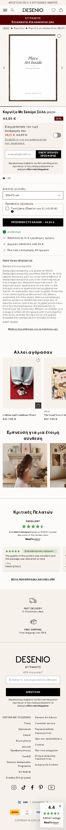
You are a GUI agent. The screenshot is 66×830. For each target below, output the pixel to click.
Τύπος (27, 723)
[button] (51, 815)
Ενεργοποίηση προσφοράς (48, 154)
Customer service (45, 723)
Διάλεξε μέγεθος (14, 188)
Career (27, 735)
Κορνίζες (19, 28)
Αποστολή (33, 692)
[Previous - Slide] (4, 67)
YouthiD (26, 756)
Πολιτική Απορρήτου (38, 169)
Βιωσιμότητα (23, 740)
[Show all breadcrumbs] (6, 28)
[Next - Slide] (62, 67)
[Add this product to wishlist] (59, 36)
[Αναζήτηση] (12, 10)
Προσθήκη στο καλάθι (32, 222)
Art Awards (25, 771)
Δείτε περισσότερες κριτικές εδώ (33, 579)
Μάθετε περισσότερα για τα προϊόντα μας (33, 329)
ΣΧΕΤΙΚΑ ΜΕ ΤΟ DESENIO (17, 717)
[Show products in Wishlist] (53, 10)
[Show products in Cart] (61, 10)
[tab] (11, 105)
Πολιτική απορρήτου (46, 750)
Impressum (25, 729)
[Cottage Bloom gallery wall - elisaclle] (25, 465)
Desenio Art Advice (46, 717)
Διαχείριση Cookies (46, 764)
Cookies (39, 744)
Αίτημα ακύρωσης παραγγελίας (45, 757)
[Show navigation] (5, 10)
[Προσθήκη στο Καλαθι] (38, 405)
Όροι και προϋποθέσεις (48, 738)
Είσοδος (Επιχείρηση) (18, 777)
